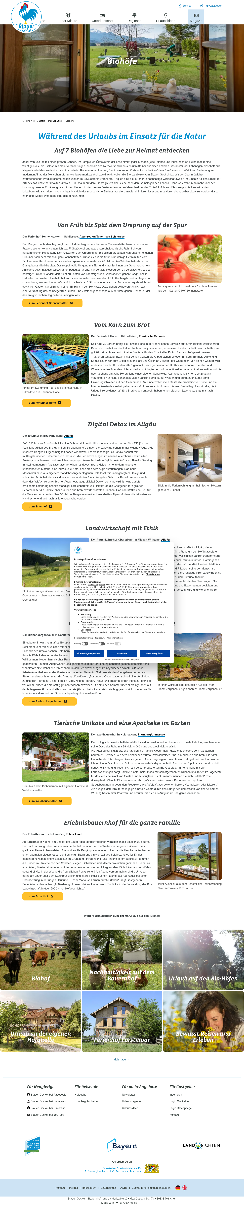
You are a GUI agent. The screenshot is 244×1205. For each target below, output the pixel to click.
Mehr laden (120, 1059)
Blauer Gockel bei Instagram (48, 1101)
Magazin (41, 121)
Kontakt (174, 1114)
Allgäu (68, 435)
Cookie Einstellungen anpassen (151, 1187)
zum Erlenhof (38, 506)
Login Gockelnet (179, 1101)
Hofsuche (80, 1094)
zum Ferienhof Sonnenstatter (48, 303)
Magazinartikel (55, 121)
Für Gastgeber (213, 5)
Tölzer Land (73, 834)
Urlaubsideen (130, 1108)
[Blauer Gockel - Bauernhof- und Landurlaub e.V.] (26, 17)
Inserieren (175, 1094)
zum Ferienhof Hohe (42, 402)
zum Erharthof (38, 896)
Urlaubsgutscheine (86, 1101)
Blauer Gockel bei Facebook (48, 1094)
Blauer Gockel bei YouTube (47, 1114)
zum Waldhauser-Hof (43, 801)
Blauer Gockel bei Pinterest (47, 1108)
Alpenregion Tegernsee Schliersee (102, 236)
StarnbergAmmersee (151, 734)
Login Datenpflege (180, 1108)
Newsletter (128, 1094)
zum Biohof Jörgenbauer (45, 701)
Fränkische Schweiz (152, 336)
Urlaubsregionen (132, 1101)
